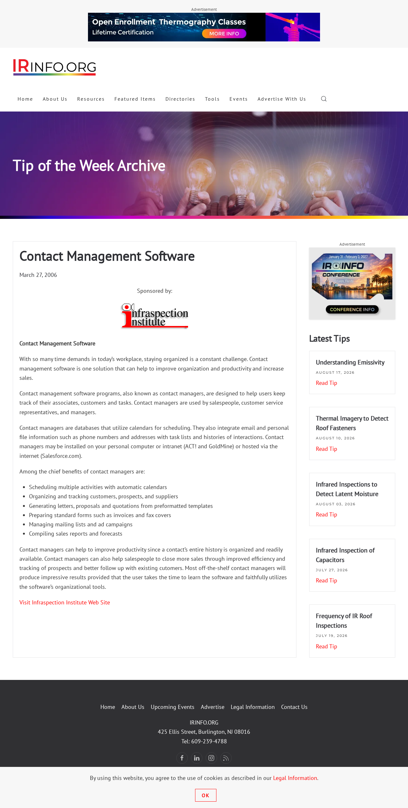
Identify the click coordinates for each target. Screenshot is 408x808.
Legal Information (253, 707)
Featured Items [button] (135, 99)
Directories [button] (180, 99)
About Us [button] (55, 99)
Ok (206, 795)
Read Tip (326, 382)
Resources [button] (91, 99)
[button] (324, 99)
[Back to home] (55, 67)
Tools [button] (212, 99)
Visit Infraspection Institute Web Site (64, 602)
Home (25, 99)
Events (238, 99)
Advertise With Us (282, 99)
